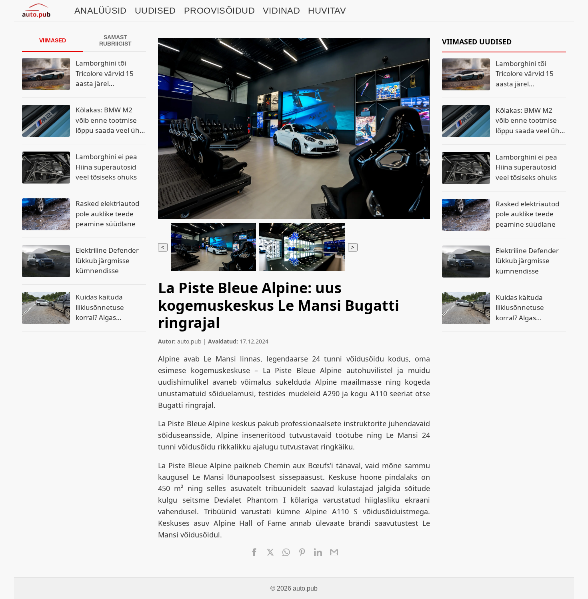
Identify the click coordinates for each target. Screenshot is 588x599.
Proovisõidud (219, 11)
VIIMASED (52, 40)
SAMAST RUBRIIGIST (115, 40)
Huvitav (327, 11)
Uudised (155, 11)
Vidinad (281, 11)
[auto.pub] (36, 10)
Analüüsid (100, 11)
